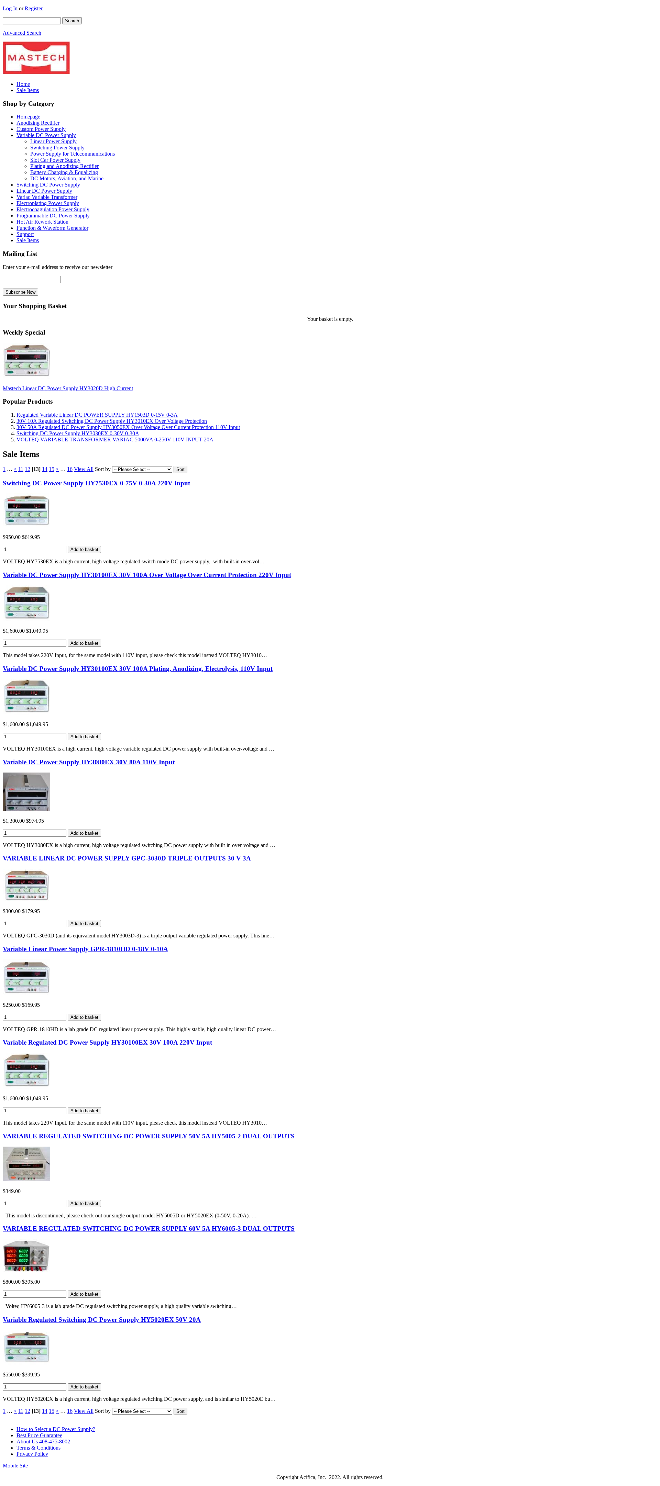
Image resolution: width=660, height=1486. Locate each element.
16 (70, 469)
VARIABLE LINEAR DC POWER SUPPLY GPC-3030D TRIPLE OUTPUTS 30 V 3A (127, 858)
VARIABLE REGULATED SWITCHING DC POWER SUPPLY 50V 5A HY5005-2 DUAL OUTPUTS (149, 1136)
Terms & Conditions (38, 1448)
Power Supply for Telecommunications (72, 154)
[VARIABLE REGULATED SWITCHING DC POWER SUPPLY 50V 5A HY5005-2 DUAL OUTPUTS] (26, 1179)
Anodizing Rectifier (37, 123)
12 (27, 469)
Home (23, 84)
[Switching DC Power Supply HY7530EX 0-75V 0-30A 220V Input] (26, 525)
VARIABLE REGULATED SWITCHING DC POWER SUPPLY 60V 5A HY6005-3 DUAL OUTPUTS (149, 1228)
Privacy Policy (32, 1454)
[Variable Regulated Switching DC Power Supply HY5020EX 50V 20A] (26, 1363)
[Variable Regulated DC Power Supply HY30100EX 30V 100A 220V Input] (26, 1087)
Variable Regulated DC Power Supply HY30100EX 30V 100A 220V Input (107, 1042)
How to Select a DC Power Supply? (55, 1429)
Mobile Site (15, 1465)
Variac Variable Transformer (46, 197)
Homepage (28, 117)
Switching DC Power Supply (48, 185)
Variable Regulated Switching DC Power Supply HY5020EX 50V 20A (102, 1319)
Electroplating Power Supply (47, 203)
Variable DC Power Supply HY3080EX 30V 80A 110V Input (89, 762)
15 (51, 469)
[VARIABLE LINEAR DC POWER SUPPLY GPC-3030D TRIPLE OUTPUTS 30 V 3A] (26, 899)
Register (34, 8)
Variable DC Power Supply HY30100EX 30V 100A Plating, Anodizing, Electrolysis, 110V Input (138, 668)
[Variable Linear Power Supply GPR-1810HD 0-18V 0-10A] (26, 993)
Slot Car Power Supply (55, 160)
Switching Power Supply (57, 147)
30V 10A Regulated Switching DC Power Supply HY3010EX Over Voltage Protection (111, 421)
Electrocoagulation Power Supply (52, 209)
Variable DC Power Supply (46, 135)
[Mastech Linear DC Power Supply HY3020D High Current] (26, 377)
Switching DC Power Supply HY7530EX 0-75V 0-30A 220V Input (96, 483)
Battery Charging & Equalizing (64, 172)
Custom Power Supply (41, 129)
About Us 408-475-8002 (43, 1441)
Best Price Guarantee (39, 1435)
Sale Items (27, 90)
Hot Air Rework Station (42, 222)
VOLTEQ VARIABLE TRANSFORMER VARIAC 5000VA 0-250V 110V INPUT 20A (114, 439)
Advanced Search (22, 33)
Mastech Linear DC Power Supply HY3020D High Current (68, 388)
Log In (10, 8)
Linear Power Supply (53, 141)
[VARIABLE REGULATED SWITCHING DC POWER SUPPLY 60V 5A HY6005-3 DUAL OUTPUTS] (26, 1270)
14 (44, 469)
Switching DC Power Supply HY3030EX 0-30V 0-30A (77, 433)
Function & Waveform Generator (52, 228)
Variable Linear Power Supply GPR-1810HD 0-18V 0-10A (85, 949)
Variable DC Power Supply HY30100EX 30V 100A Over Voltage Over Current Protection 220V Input (147, 574)
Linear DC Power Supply (44, 191)
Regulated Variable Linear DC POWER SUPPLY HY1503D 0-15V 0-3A (97, 415)
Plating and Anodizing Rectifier (64, 166)
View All (84, 469)
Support (25, 234)
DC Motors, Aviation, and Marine (66, 178)
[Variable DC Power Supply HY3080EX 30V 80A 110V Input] (26, 809)
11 (20, 469)
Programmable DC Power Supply (53, 215)
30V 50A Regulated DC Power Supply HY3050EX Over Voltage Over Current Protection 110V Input (128, 427)
